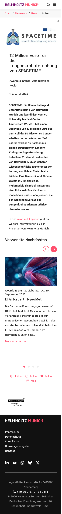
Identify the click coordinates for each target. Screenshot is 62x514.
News (34, 13)
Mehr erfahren (14, 341)
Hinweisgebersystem (18, 446)
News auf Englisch (28, 219)
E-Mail (45, 491)
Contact (10, 451)
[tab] (24, 367)
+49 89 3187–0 (26, 491)
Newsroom (21, 13)
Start (8, 13)
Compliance (12, 441)
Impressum (12, 432)
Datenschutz (13, 436)
